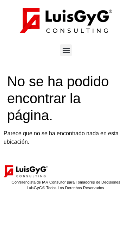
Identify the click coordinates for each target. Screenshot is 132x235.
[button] (66, 50)
